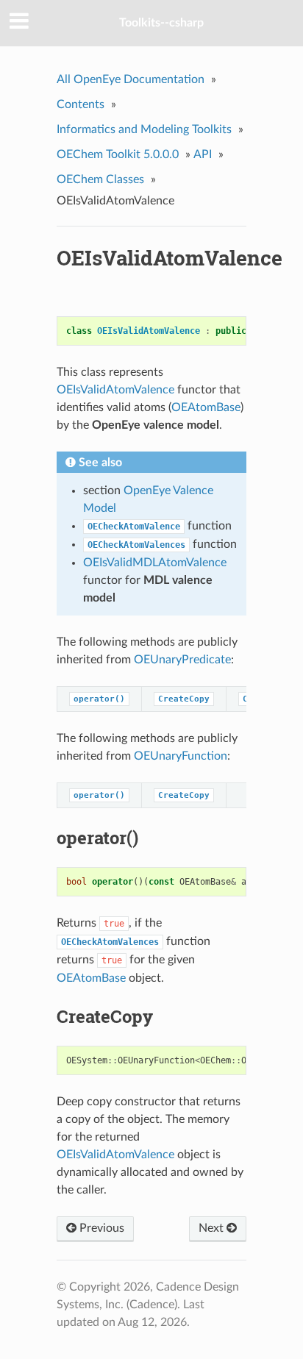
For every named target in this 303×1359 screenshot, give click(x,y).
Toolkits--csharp (161, 23)
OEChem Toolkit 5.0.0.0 (118, 154)
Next (213, 1228)
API (202, 154)
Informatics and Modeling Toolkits (144, 129)
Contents (80, 104)
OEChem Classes (100, 179)
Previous (100, 1228)
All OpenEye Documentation (130, 79)
